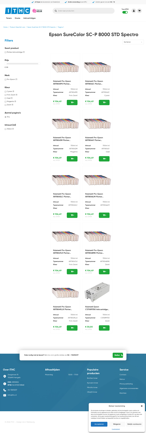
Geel (108, 152)
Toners (9, 18)
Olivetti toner (92, 392)
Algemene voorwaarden (129, 388)
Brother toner (92, 378)
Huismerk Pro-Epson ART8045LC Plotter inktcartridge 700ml (62, 196)
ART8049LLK (72, 318)
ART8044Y (106, 149)
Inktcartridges (29, 18)
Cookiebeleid (116, 429)
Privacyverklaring (126, 384)
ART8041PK (73, 92)
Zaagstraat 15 (13, 375)
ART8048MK (105, 261)
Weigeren (117, 424)
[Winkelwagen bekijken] (139, 11)
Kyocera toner (92, 383)
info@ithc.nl (12, 395)
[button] (142, 406)
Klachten (123, 393)
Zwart (107, 264)
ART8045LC (72, 205)
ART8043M (73, 149)
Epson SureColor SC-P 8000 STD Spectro (41, 27)
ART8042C (105, 92)
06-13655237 (12, 390)
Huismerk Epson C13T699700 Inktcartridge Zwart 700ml (96, 309)
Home (5, 27)
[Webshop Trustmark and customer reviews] (37, 11)
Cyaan (107, 95)
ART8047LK (73, 261)
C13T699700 (105, 318)
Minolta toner (92, 387)
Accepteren (99, 424)
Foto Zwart (73, 95)
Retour (122, 379)
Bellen (117, 355)
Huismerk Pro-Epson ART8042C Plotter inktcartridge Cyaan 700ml (97, 84)
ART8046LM (105, 205)
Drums (17, 18)
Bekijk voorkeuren (134, 424)
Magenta (73, 152)
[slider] (6, 64)
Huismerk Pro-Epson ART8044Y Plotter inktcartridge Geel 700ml (96, 140)
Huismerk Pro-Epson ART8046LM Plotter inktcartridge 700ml (94, 196)
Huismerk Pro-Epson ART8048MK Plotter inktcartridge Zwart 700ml (96, 253)
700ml (73, 89)
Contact (123, 375)
